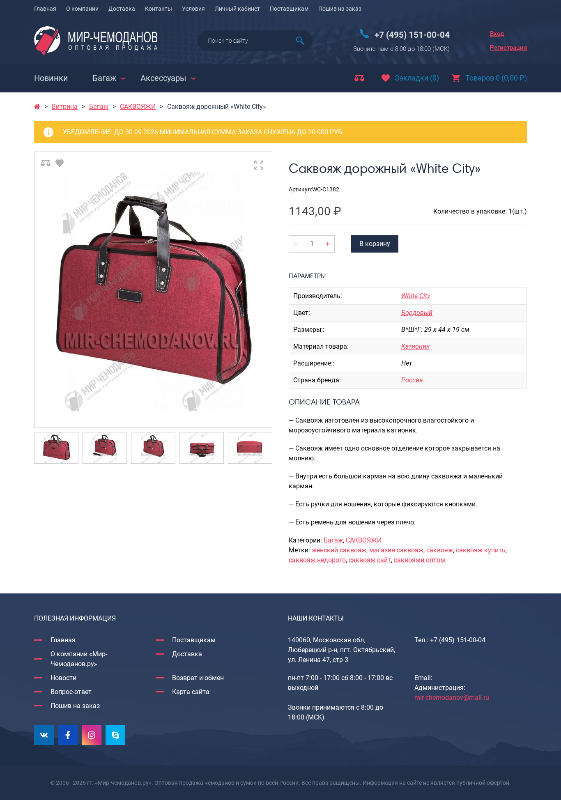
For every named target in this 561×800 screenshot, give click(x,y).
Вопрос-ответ (71, 692)
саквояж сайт (370, 560)
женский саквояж (339, 550)
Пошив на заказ (339, 8)
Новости (63, 678)
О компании (82, 8)
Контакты (158, 8)
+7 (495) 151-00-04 (412, 35)
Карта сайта (190, 692)
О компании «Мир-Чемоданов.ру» (79, 659)
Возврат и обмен (198, 678)
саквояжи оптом (419, 560)
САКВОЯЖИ (138, 106)
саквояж (439, 550)
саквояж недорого (317, 560)
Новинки (51, 78)
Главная (45, 8)
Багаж (98, 106)
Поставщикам (289, 8)
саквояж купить (481, 550)
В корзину (374, 244)
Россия (412, 380)
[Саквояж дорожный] (153, 290)
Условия (193, 8)
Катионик (415, 346)
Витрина (65, 106)
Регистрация (508, 47)
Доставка (121, 8)
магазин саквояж (396, 550)
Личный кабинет (237, 8)
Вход (497, 33)
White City (415, 296)
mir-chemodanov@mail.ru (451, 697)
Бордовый (416, 313)
